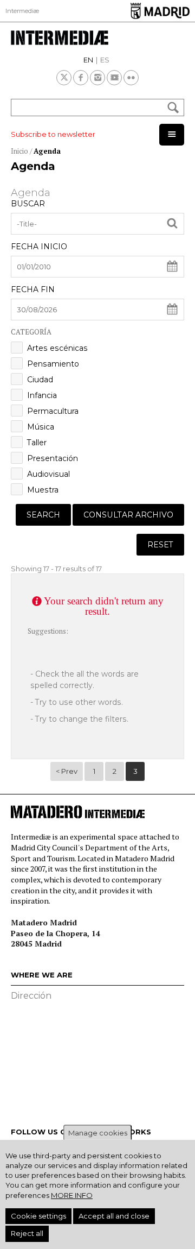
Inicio (19, 151)
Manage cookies (97, 1132)
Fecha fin (33, 289)
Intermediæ (22, 11)
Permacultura (53, 411)
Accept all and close (114, 1216)
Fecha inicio (39, 246)
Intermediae (97, 37)
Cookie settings (38, 1216)
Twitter (64, 77)
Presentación (52, 458)
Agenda (47, 151)
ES (104, 59)
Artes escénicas (57, 348)
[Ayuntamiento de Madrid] (160, 10)
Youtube (114, 77)
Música (40, 427)
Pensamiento (53, 364)
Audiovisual (48, 474)
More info (72, 1195)
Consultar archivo (128, 515)
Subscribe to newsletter (53, 134)
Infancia (42, 395)
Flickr (131, 77)
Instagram (97, 77)
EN (88, 59)
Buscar (28, 203)
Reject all (27, 1233)
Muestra (42, 490)
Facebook (80, 77)
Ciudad (40, 379)
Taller (37, 442)
